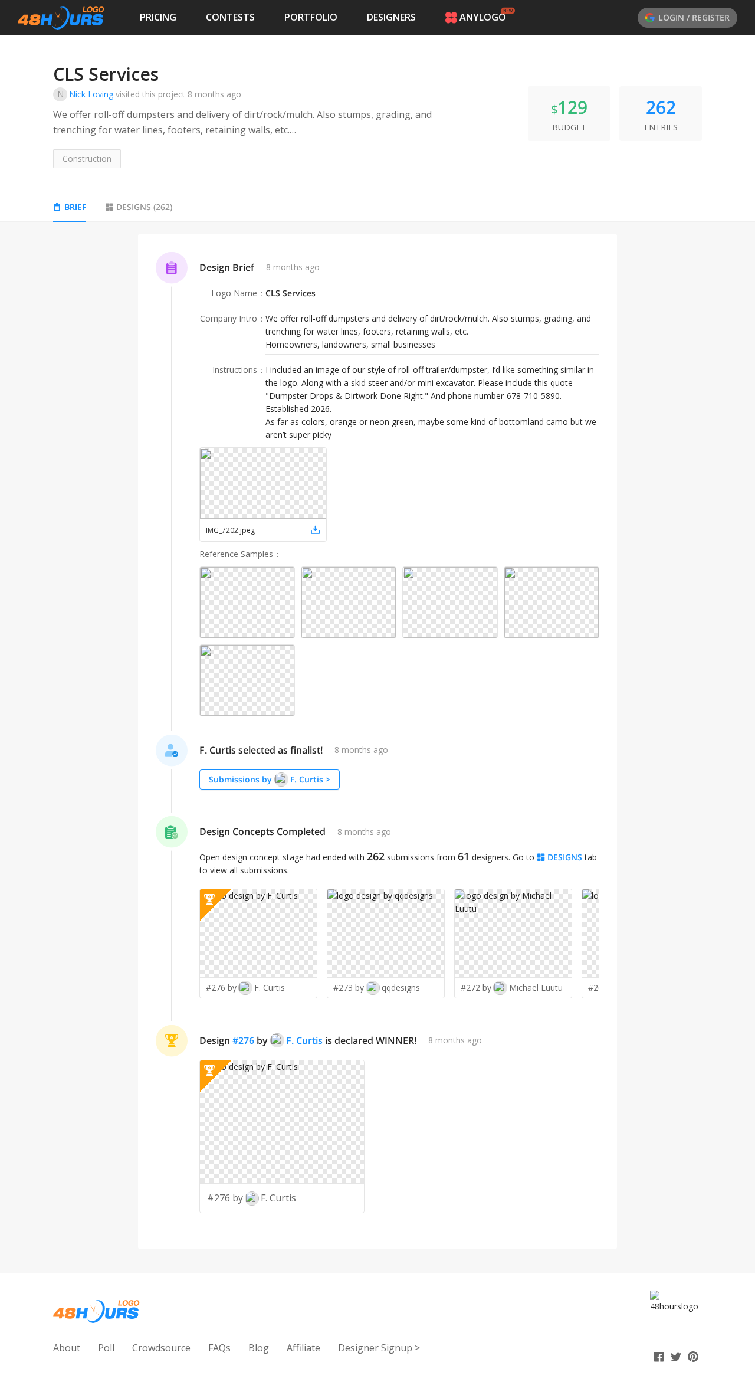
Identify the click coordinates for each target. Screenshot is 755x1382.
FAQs (219, 1347)
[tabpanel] (377, 742)
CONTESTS (230, 17)
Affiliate (303, 1347)
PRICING (158, 17)
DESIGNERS (391, 17)
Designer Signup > (379, 1347)
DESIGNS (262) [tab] (144, 206)
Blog (258, 1347)
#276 (243, 1040)
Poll (106, 1347)
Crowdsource (161, 1347)
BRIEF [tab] (75, 206)
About (66, 1347)
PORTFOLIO (310, 17)
